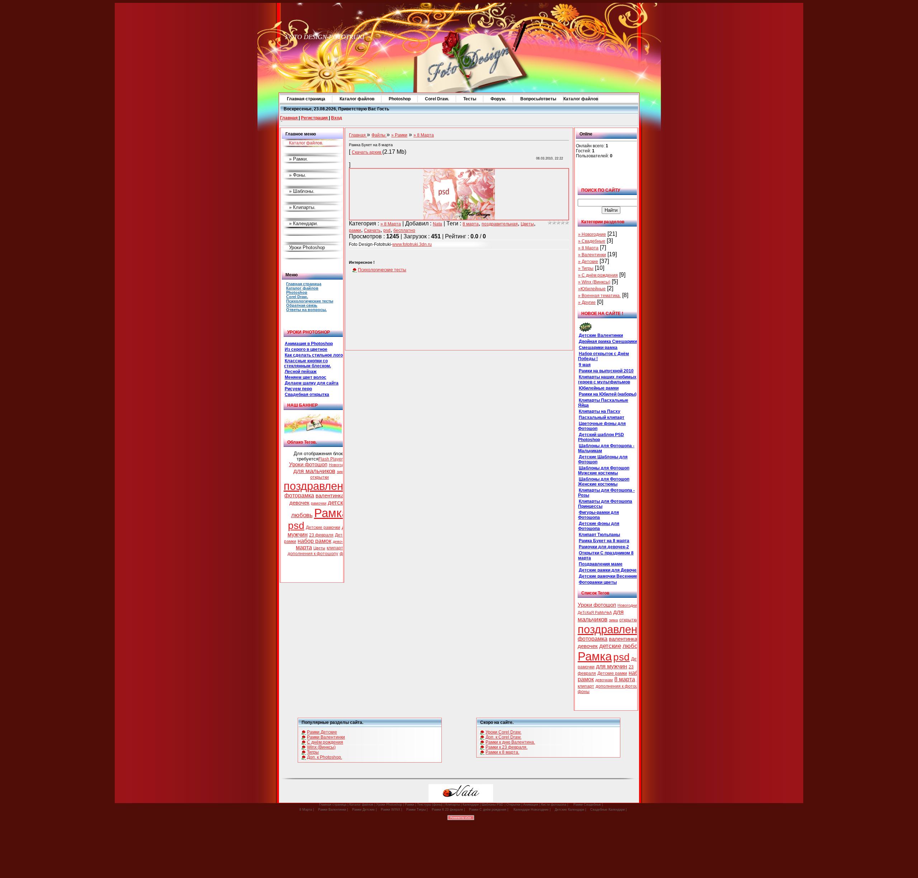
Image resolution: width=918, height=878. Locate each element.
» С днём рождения (598, 275)
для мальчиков (314, 470)
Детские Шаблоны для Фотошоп (603, 459)
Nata (437, 223)
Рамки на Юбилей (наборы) (608, 394)
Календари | (472, 804)
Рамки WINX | (391, 809)
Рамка (331, 513)
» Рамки (399, 135)
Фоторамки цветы (598, 582)
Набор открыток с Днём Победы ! (603, 356)
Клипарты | (453, 804)
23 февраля (321, 535)
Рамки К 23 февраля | (448, 809)
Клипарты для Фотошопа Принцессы (605, 504)
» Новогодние (592, 234)
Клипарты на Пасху (599, 411)
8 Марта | (306, 809)
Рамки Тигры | (416, 809)
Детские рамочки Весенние (608, 576)
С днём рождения (325, 742)
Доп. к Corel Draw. (503, 737)
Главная (289, 117)
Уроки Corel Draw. (503, 732)
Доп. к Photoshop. (324, 757)
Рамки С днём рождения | (488, 809)
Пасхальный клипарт (601, 417)
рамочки (318, 503)
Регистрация (315, 117)
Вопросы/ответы (538, 98)
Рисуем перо (298, 388)
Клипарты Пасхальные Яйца (603, 403)
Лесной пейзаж (301, 371)
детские (339, 502)
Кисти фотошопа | (554, 804)
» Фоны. (297, 175)
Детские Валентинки (601, 335)
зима (341, 471)
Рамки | (410, 804)
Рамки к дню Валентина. (510, 742)
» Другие (587, 302)
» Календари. (303, 223)
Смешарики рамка (598, 347)
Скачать (372, 230)
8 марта (624, 679)
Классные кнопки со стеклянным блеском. (307, 363)
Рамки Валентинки (326, 737)
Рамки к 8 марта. (502, 752)
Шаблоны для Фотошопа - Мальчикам (606, 448)
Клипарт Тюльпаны (599, 534)
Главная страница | (333, 804)
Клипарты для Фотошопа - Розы (606, 493)
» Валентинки (592, 254)
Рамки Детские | (364, 809)
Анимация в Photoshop (309, 343)
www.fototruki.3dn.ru (412, 244)
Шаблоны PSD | (493, 804)
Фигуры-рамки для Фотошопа (598, 515)
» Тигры (585, 268)
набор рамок (314, 541)
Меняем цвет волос (305, 377)
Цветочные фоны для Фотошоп (602, 426)
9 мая (585, 364)
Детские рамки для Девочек (609, 570)
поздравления (319, 486)
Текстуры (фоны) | (430, 804)
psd (296, 525)
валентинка (330, 495)
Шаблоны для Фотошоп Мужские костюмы (603, 471)
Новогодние (339, 465)
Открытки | (514, 804)
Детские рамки (612, 673)
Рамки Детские (322, 732)
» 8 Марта (588, 247)
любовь (302, 515)
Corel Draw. (437, 98)
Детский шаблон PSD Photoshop (601, 437)
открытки (319, 477)
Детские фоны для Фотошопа (598, 526)
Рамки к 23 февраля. (506, 747)
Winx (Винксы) (321, 747)
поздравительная (500, 223)
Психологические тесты (309, 301)
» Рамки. (298, 159)
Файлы (379, 135)
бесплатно (404, 230)
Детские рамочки (323, 527)
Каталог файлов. (306, 142)
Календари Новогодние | (532, 809)
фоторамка (299, 495)
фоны (584, 691)
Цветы (319, 548)
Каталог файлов (357, 98)
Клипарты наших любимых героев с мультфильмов (607, 379)
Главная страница (306, 98)
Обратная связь (301, 305)
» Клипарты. (302, 207)
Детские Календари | (570, 809)
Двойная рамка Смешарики (608, 341)
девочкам (341, 541)
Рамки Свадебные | (588, 804)
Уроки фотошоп (308, 464)
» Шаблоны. (301, 191)
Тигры (313, 752)
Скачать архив (367, 152)
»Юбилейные (592, 288)
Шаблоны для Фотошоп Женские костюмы (603, 482)
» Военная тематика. (599, 295)
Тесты (469, 98)
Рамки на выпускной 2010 (606, 370)
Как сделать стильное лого (314, 355)
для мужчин (611, 666)
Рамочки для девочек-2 (604, 546)
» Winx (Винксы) (594, 282)
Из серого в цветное (306, 349)
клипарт (335, 547)
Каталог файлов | (361, 804)
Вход (336, 117)
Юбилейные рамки (599, 388)
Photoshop (400, 98)
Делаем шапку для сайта (312, 383)
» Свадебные (591, 241)
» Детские (588, 261)
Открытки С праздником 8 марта (606, 555)
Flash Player (330, 459)
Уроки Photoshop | (390, 804)
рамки (355, 230)
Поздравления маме (601, 564)
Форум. (498, 98)
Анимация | (531, 804)
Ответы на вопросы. (306, 309)
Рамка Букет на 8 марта (604, 540)
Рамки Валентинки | (333, 809)
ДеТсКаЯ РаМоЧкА (595, 612)
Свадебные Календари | (608, 809)
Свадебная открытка (307, 394)
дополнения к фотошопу (313, 553)
